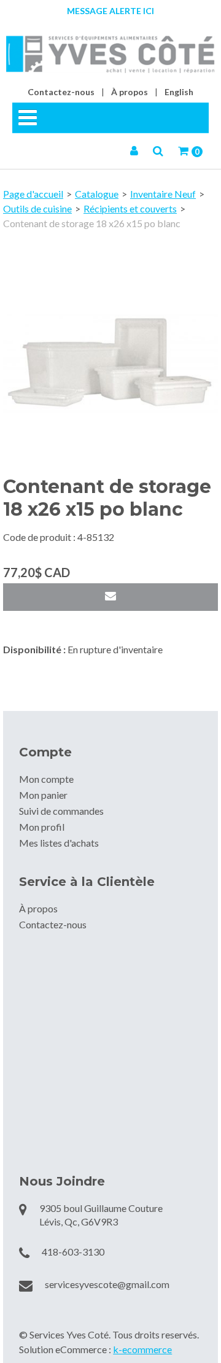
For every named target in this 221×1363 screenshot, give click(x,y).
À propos (129, 92)
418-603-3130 (73, 1251)
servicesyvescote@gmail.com (107, 1284)
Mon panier (43, 795)
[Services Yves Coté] (110, 54)
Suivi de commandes (61, 811)
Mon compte (46, 779)
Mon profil (41, 827)
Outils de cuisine (37, 208)
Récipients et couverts (130, 208)
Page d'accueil (33, 194)
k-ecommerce (142, 1349)
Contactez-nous (61, 92)
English (179, 92)
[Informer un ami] (110, 597)
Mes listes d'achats (59, 842)
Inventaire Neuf (163, 194)
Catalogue (96, 194)
